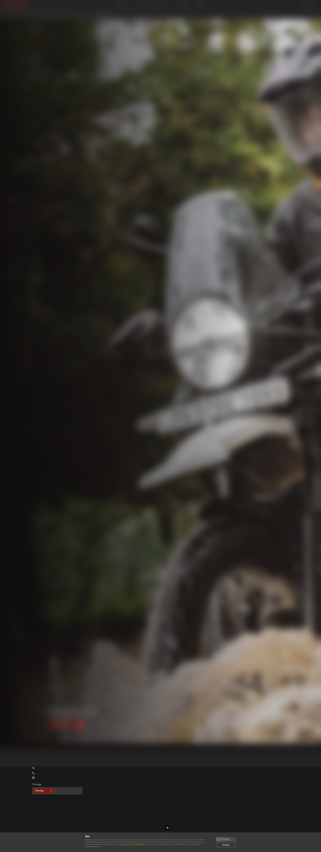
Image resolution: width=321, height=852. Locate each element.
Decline (226, 845)
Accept (226, 839)
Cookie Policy (140, 844)
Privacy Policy (126, 844)
